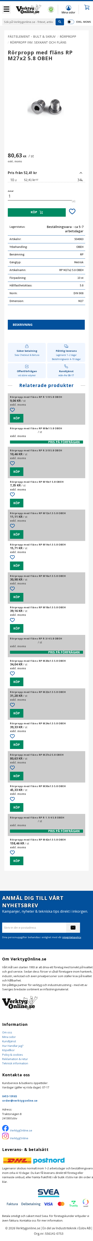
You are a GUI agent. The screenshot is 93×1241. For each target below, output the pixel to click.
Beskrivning (22, 325)
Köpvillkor (8, 1050)
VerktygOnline (19, 1138)
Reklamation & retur (15, 1059)
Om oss (7, 1032)
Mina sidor (9, 1037)
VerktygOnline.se (21, 1130)
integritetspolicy (71, 937)
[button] (6, 9)
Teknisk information (15, 1063)
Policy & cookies (12, 1055)
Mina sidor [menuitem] (68, 12)
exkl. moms (83, 21)
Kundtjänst (9, 1041)
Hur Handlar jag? (12, 1046)
